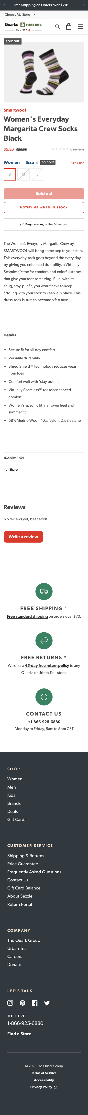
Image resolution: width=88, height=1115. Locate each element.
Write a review (23, 536)
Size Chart (77, 163)
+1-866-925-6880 (44, 721)
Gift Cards (16, 819)
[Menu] (80, 26)
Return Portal (19, 904)
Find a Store (19, 1033)
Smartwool (15, 110)
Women (14, 779)
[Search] (57, 26)
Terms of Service (44, 1073)
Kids (11, 795)
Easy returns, (34, 224)
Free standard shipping (27, 616)
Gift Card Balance (24, 888)
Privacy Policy (41, 1087)
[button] (69, 27)
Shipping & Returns (25, 855)
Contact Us (17, 880)
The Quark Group (23, 940)
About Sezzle (20, 896)
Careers (14, 956)
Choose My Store (17, 14)
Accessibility (44, 1080)
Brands (14, 803)
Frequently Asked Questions (34, 872)
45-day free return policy (47, 665)
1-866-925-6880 (25, 1023)
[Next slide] (83, 5)
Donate (14, 964)
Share (13, 469)
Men (11, 787)
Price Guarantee (22, 863)
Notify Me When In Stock (44, 207)
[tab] (44, 335)
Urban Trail (17, 948)
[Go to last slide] (4, 5)
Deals (12, 811)
